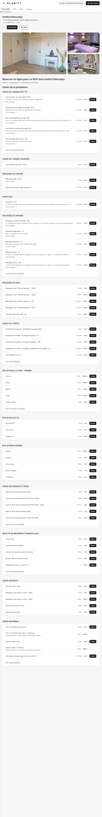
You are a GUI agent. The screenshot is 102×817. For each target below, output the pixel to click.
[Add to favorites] (3, 27)
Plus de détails (10, 102)
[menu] (3, 3)
